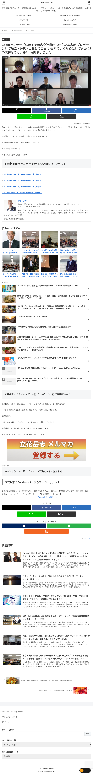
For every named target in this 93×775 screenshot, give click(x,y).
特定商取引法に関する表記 (12, 711)
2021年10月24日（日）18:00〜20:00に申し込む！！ (23, 180)
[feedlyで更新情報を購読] (69, 526)
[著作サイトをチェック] (24, 526)
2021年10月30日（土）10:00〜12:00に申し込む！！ (23, 187)
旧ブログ (5, 722)
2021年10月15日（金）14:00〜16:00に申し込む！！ (23, 174)
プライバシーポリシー (10, 717)
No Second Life (46, 3)
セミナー (7, 39)
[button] (61, 116)
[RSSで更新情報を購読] (46, 531)
